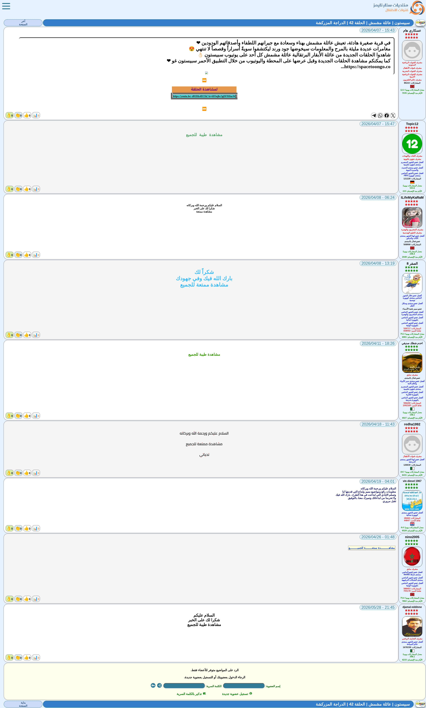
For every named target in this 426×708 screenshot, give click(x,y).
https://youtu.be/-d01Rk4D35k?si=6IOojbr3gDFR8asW (204, 96)
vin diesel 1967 (412, 481)
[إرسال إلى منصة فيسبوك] (386, 115)
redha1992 (412, 424)
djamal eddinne (412, 607)
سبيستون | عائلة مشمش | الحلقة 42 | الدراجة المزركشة (363, 22)
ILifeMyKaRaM (412, 197)
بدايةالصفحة (23, 704)
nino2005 (412, 537)
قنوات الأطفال (396, 10)
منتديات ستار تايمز (391, 5)
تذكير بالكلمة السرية (191, 694)
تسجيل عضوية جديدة (237, 694)
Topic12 (412, 124)
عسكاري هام (412, 30)
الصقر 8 (412, 263)
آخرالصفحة (23, 23)
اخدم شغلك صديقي (412, 343)
